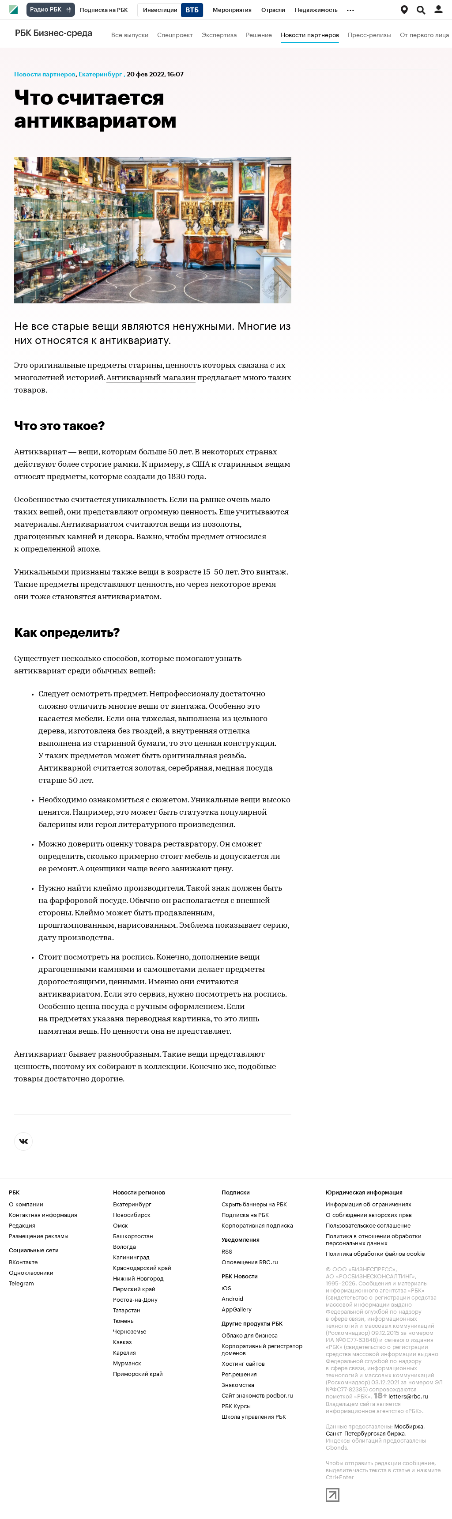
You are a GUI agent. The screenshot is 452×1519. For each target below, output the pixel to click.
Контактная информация (43, 1213)
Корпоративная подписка (257, 1224)
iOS (226, 1287)
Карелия (124, 1351)
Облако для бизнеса (250, 1334)
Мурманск (127, 1362)
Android (232, 1297)
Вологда (124, 1245)
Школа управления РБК (254, 1415)
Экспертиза (219, 34)
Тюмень (123, 1319)
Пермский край (134, 1288)
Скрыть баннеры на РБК (254, 1203)
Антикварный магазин (151, 378)
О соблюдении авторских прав (369, 1213)
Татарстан (126, 1309)
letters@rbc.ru (408, 1395)
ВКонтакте (23, 1261)
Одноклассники (31, 1271)
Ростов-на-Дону (135, 1298)
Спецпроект (175, 34)
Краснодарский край (142, 1266)
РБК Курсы (236, 1405)
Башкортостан (133, 1235)
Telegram (21, 1282)
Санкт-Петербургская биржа (365, 1432)
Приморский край (138, 1372)
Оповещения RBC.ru (250, 1261)
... (350, 8)
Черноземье (129, 1330)
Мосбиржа (408, 1425)
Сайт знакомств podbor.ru (257, 1394)
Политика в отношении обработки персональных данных (374, 1239)
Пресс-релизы (369, 34)
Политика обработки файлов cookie (375, 1252)
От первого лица (424, 34)
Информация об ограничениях (368, 1203)
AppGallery (237, 1308)
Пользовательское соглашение (368, 1224)
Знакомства (238, 1383)
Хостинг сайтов (243, 1362)
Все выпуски (129, 34)
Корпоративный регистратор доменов (262, 1349)
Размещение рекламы (38, 1235)
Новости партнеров (310, 34)
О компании (26, 1203)
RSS (227, 1250)
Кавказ (122, 1341)
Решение (259, 34)
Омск (120, 1224)
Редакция (22, 1224)
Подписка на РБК (245, 1213)
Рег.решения (239, 1373)
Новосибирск (132, 1213)
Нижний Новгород (138, 1277)
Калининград (131, 1256)
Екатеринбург (100, 74)
